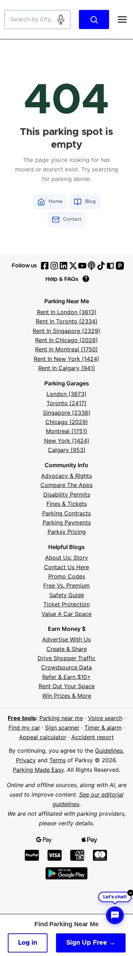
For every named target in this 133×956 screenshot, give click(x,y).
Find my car (24, 727)
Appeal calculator (42, 737)
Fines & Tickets (66, 503)
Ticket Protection (66, 604)
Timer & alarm (103, 727)
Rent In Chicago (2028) (66, 340)
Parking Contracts (66, 513)
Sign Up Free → (90, 943)
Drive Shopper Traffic (66, 658)
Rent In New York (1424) (66, 358)
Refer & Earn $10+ (66, 676)
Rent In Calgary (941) (66, 368)
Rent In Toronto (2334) (67, 321)
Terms (57, 760)
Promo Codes (66, 576)
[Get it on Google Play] (66, 873)
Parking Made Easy (38, 769)
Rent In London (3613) (66, 312)
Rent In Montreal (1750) (66, 349)
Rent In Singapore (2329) (66, 330)
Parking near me (61, 718)
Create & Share (66, 648)
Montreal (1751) (66, 431)
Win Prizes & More (66, 695)
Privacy (26, 760)
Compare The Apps (66, 484)
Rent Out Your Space (67, 686)
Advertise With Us (66, 639)
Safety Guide (66, 595)
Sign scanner (62, 727)
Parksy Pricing (67, 531)
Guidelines (109, 750)
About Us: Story (66, 557)
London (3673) (66, 393)
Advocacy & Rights (66, 475)
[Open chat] (115, 915)
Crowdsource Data (66, 667)
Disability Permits (66, 494)
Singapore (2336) (66, 412)
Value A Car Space (66, 613)
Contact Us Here (66, 567)
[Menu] (122, 19)
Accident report (92, 737)
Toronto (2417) (66, 403)
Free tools (22, 718)
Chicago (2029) (66, 421)
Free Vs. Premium (66, 585)
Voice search (105, 718)
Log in (27, 943)
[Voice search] (60, 19)
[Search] (94, 19)
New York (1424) (66, 440)
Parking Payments (67, 522)
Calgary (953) (66, 449)
